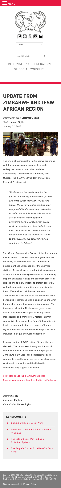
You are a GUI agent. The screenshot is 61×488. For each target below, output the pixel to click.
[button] (5, 3)
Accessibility (17, 484)
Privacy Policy (30, 484)
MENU (11, 3)
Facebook (19, 36)
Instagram (25, 36)
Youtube (35, 36)
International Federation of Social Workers (30, 22)
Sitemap (6, 484)
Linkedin (40, 36)
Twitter (30, 36)
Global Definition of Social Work (27, 422)
